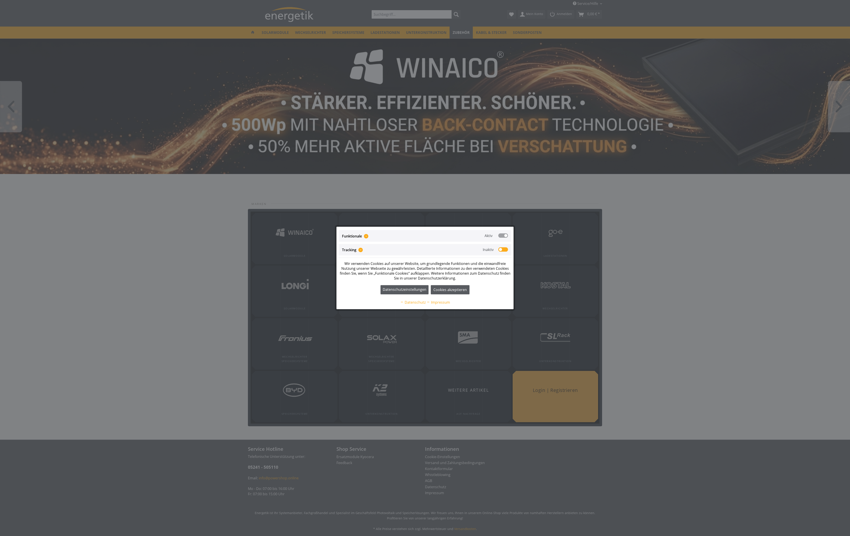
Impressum (440, 302)
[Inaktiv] (503, 249)
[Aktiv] (503, 235)
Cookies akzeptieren (450, 289)
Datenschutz (415, 302)
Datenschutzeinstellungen (404, 289)
